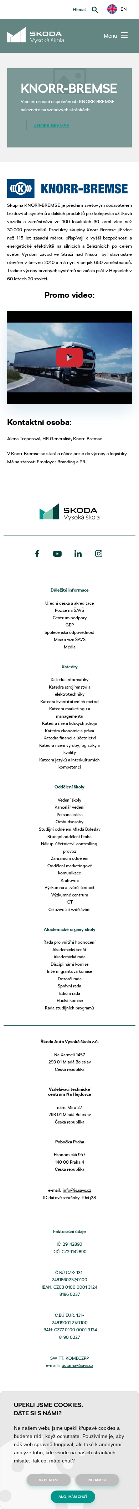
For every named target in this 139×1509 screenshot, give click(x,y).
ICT (69, 902)
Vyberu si (48, 1480)
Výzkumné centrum (69, 895)
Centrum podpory (70, 617)
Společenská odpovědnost (69, 632)
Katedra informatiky (69, 679)
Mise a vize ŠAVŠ (70, 639)
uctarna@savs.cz (77, 1365)
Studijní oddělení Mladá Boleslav (70, 829)
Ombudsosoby (69, 821)
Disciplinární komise (69, 964)
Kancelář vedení (69, 807)
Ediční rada (69, 993)
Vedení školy (69, 800)
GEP (70, 624)
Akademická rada (69, 956)
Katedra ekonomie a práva (69, 730)
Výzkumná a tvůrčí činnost (70, 887)
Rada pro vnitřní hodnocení (69, 942)
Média (70, 647)
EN (121, 9)
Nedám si (97, 1480)
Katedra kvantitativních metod (69, 701)
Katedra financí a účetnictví (69, 737)
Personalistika (70, 814)
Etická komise (70, 1000)
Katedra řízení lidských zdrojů (69, 723)
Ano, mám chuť (72, 1497)
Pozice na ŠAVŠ (69, 610)
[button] (117, 9)
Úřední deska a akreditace (69, 603)
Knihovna (70, 880)
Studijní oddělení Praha (69, 836)
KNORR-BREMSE (52, 125)
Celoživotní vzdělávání (69, 909)
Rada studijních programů (69, 1008)
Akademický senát (69, 949)
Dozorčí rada (70, 978)
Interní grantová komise (69, 971)
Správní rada (69, 985)
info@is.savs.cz (77, 1190)
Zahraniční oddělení (69, 858)
